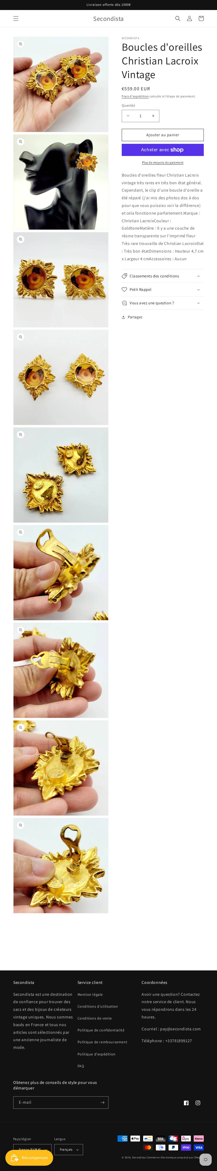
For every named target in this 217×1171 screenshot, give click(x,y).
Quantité (128, 105)
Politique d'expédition (97, 1054)
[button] (16, 18)
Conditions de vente (95, 1018)
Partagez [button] (135, 317)
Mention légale (90, 994)
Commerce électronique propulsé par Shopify (175, 1157)
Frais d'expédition (135, 96)
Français (66, 1149)
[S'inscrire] (102, 1102)
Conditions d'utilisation (98, 1006)
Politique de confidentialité (101, 1030)
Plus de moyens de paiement (163, 162)
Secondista (139, 1157)
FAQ (81, 1066)
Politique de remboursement (103, 1042)
